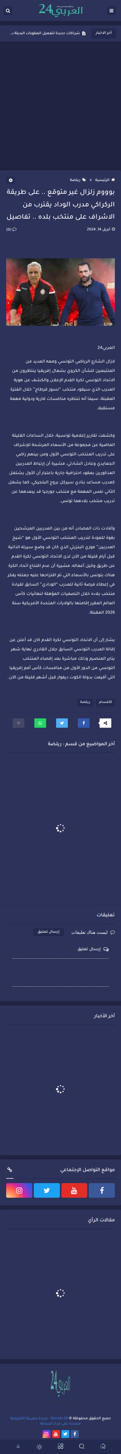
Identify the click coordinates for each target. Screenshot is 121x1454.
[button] (84, 723)
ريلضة (75, 180)
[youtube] (74, 1190)
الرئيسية (102, 180)
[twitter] (47, 1190)
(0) (9, 230)
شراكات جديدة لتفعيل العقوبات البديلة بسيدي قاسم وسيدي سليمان (44, 34)
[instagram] (19, 1190)
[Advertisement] (60, 106)
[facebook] (102, 1190)
